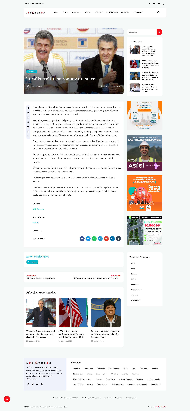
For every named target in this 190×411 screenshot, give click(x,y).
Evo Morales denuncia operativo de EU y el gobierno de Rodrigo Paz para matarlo (105, 334)
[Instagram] (163, 4)
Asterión (125, 374)
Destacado (101, 369)
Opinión (125, 12)
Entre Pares (110, 379)
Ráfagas (90, 384)
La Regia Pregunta (126, 379)
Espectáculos (112, 12)
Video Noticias (118, 384)
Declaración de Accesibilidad (65, 398)
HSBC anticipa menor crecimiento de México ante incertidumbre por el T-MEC (71, 334)
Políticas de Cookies (113, 398)
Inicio (57, 12)
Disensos (98, 379)
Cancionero (136, 374)
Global (87, 12)
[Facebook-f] (150, 4)
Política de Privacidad (91, 398)
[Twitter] (154, 4)
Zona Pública (78, 384)
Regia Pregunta (102, 384)
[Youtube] (159, 4)
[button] (158, 12)
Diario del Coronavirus (82, 379)
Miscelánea (77, 374)
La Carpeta (144, 369)
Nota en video (102, 374)
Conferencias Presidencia (137, 384)
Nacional (76, 12)
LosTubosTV (137, 12)
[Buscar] (159, 32)
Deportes (98, 12)
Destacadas (88, 369)
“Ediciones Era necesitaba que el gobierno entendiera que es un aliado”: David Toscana (40, 334)
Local (66, 12)
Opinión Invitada (153, 379)
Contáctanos (131, 398)
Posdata (155, 369)
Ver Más (32, 262)
